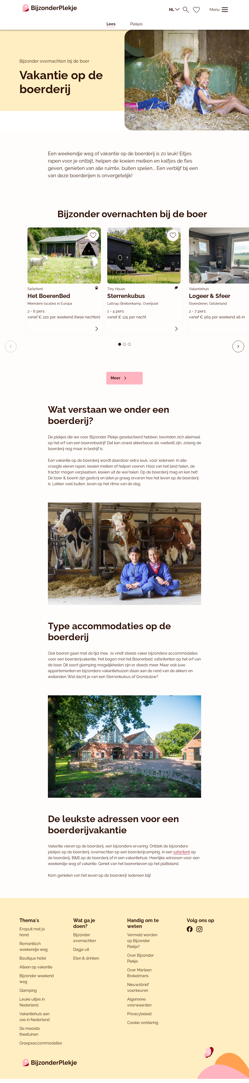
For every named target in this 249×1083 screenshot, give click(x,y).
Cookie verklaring (142, 1022)
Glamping (28, 990)
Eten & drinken (86, 958)
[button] (238, 346)
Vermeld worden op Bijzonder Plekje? (142, 941)
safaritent (181, 852)
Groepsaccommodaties (40, 1043)
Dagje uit (81, 949)
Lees (111, 24)
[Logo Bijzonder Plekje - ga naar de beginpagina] (49, 9)
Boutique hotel (32, 958)
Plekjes (136, 24)
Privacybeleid (139, 1014)
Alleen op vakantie (35, 967)
